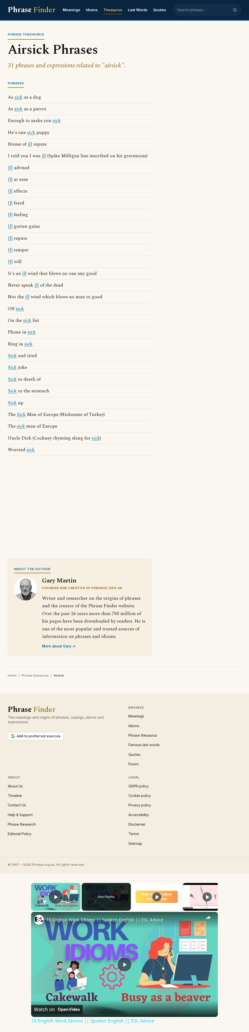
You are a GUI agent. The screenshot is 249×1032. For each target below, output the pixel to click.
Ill (10, 167)
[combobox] (203, 10)
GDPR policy (138, 786)
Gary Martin (59, 580)
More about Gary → (59, 646)
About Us (15, 786)
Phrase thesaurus (35, 675)
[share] (208, 917)
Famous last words (144, 745)
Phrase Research (22, 824)
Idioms (92, 10)
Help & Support (20, 815)
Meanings (71, 10)
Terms (133, 834)
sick (18, 97)
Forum (133, 764)
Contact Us (17, 805)
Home (12, 675)
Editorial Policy (19, 834)
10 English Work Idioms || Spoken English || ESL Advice (104, 920)
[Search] (235, 10)
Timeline (15, 796)
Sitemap (135, 843)
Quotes (159, 10)
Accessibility (138, 815)
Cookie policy (139, 796)
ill (30, 144)
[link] (39, 920)
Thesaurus (112, 10)
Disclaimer (136, 824)
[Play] (157, 897)
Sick (12, 355)
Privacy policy (139, 805)
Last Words (137, 10)
